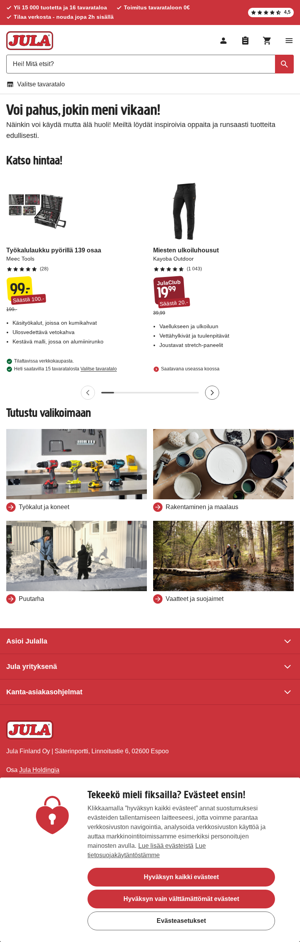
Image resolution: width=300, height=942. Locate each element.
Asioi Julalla (26, 641)
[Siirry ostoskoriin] (267, 40)
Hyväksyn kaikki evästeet (181, 877)
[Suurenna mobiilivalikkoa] (289, 40)
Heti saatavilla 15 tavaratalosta (65, 369)
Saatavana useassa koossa (190, 369)
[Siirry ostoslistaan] (245, 40)
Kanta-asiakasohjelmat (44, 692)
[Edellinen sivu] (88, 393)
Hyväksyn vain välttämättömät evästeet (181, 899)
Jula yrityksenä (31, 666)
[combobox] (150, 64)
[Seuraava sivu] (212, 393)
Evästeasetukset (181, 920)
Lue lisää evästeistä (165, 845)
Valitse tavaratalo (41, 84)
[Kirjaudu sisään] (223, 40)
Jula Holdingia (39, 770)
